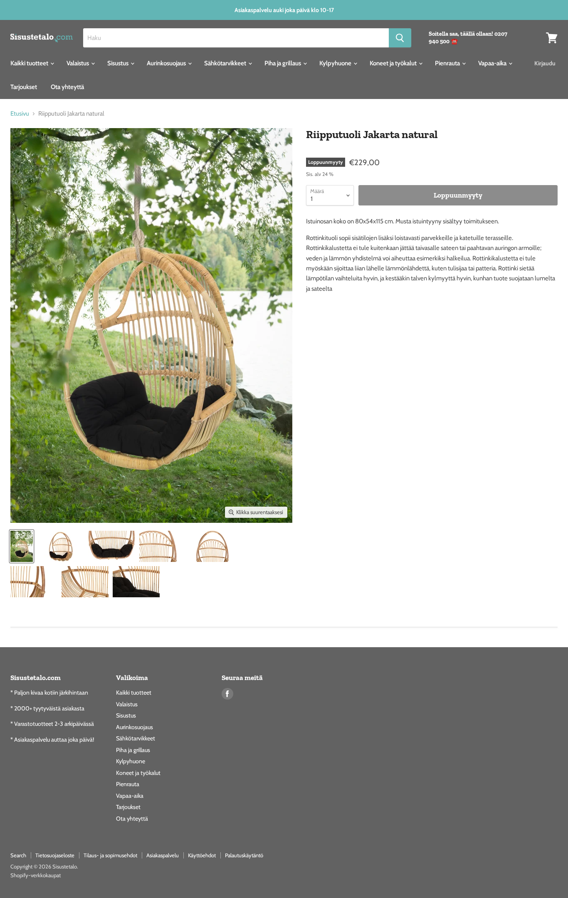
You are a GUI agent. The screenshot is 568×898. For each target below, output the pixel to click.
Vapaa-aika (493, 63)
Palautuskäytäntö (244, 855)
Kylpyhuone (336, 63)
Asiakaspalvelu (162, 855)
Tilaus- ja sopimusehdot (110, 855)
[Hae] (400, 37)
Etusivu (19, 113)
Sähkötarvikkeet (225, 63)
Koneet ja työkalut (394, 63)
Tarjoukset (23, 87)
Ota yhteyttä (67, 87)
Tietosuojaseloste (54, 855)
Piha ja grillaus (283, 63)
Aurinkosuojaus (167, 63)
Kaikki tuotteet (29, 63)
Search (18, 855)
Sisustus (118, 63)
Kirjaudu (545, 63)
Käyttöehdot (202, 855)
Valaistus (78, 63)
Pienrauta (448, 63)
